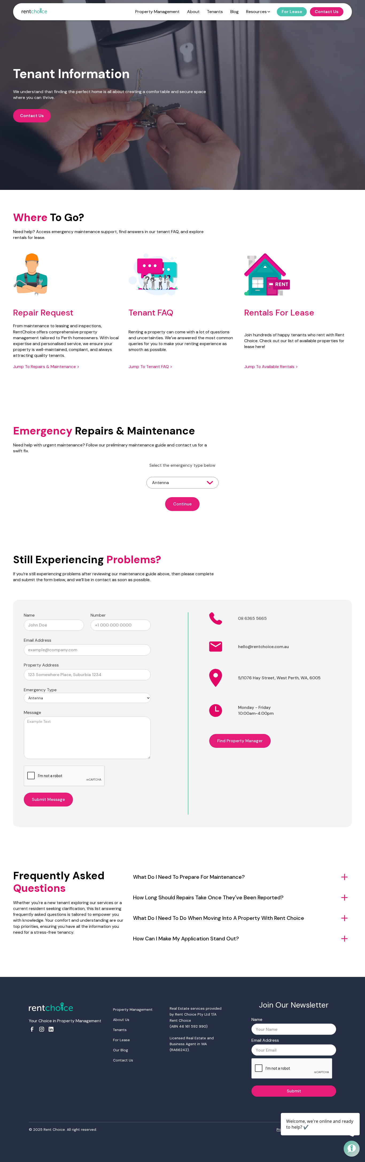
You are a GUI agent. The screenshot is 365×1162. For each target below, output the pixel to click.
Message (32, 712)
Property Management (133, 1009)
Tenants (120, 1029)
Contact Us (32, 115)
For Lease (121, 1039)
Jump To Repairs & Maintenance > (46, 366)
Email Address (37, 640)
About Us (121, 1019)
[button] (182, 483)
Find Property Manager (240, 741)
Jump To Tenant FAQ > (150, 366)
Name (29, 615)
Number (98, 615)
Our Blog (120, 1050)
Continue (182, 504)
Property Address (41, 665)
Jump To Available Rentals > (271, 366)
